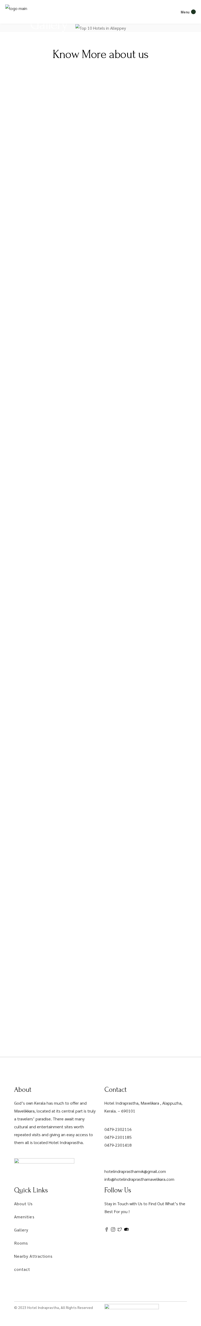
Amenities (24, 1216)
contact (22, 1269)
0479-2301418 (118, 1145)
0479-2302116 (118, 1129)
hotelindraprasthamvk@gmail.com (135, 1171)
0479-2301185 (118, 1137)
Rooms (21, 1243)
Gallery (21, 1230)
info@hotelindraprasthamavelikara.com (139, 1179)
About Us (23, 1203)
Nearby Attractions (33, 1256)
